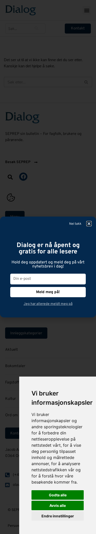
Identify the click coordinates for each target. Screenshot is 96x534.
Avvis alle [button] (57, 505)
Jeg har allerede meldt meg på (48, 304)
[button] (89, 224)
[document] (48, 267)
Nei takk (75, 224)
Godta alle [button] (58, 495)
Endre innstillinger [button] (57, 516)
